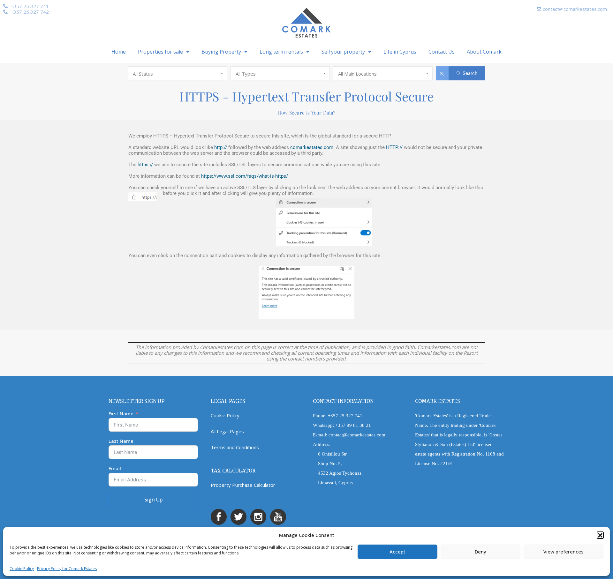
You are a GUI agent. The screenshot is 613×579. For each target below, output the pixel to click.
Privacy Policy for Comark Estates (67, 568)
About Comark (484, 51)
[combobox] (177, 73)
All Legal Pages (227, 431)
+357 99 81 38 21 (353, 425)
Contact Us (441, 51)
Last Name (121, 441)
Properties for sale (160, 51)
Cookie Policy (22, 568)
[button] (600, 535)
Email (115, 468)
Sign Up (153, 499)
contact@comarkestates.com (357, 434)
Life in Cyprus (399, 51)
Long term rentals (281, 51)
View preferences (563, 551)
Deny (480, 551)
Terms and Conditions (235, 447)
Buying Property (221, 51)
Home (118, 51)
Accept (397, 551)
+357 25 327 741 (345, 415)
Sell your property (343, 51)
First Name (121, 413)
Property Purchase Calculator (243, 485)
